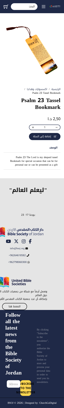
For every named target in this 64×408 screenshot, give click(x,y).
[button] (8, 26)
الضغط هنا (14, 306)
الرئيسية (55, 89)
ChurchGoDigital (48, 403)
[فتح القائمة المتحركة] (43, 6)
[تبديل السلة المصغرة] (6, 6)
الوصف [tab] (53, 147)
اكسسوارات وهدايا (37, 89)
